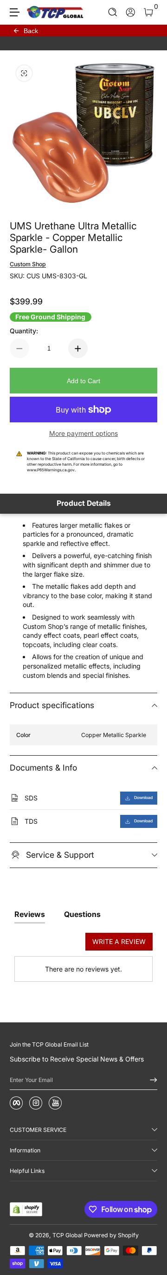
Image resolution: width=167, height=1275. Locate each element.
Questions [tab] (82, 914)
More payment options (83, 433)
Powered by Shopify (111, 1235)
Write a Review (119, 941)
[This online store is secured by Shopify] (26, 1209)
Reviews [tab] (29, 914)
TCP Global (67, 1235)
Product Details (84, 503)
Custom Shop (28, 264)
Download (143, 797)
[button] (113, 12)
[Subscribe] (150, 1080)
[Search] (113, 12)
